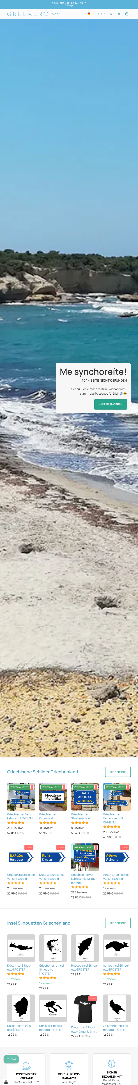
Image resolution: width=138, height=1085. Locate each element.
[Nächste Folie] (127, 4)
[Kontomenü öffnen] (119, 14)
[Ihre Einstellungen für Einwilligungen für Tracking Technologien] (6, 1082)
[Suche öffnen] (111, 14)
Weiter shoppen (111, 404)
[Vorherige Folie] (8, 4)
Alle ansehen (117, 772)
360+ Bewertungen (69, 5)
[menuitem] (55, 14)
